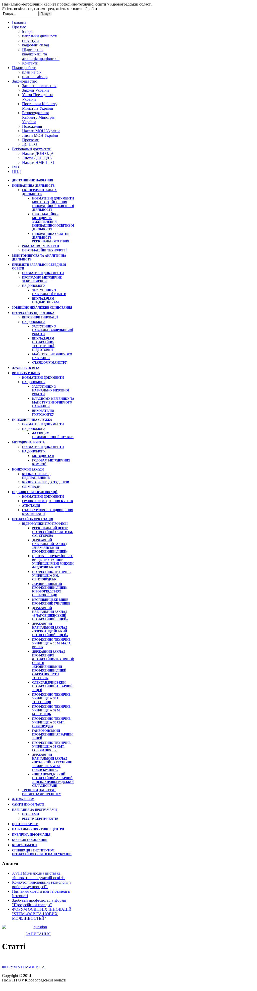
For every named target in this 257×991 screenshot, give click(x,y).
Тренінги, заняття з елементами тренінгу (41, 792)
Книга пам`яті (24, 845)
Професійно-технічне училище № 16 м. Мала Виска (51, 643)
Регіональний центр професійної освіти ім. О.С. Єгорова (52, 532)
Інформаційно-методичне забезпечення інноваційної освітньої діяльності (53, 222)
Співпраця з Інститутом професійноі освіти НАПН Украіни (42, 852)
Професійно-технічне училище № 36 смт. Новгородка (51, 722)
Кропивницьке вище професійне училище (51, 601)
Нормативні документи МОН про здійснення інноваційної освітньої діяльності (53, 204)
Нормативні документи (43, 273)
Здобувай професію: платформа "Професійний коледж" (39, 902)
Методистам (43, 456)
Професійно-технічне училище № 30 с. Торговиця (51, 698)
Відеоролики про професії (45, 523)
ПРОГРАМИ (30, 814)
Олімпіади (31, 487)
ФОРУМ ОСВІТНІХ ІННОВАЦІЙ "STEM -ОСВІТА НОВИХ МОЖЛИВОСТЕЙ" (42, 913)
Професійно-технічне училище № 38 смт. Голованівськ (51, 746)
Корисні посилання (29, 840)
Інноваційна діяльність (33, 185)
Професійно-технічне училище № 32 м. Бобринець (51, 710)
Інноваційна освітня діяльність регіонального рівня (51, 237)
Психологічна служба (32, 420)
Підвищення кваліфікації (34, 492)
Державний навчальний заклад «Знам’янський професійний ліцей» (50, 546)
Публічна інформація (31, 834)
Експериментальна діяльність (39, 192)
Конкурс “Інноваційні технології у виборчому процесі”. (41, 884)
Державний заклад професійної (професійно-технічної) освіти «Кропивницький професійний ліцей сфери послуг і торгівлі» (53, 665)
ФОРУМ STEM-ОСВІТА (23, 967)
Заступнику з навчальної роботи (49, 292)
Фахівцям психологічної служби (53, 435)
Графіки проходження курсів (47, 501)
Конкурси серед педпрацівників (36, 476)
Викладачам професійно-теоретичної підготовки (43, 344)
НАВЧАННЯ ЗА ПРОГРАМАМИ (34, 810)
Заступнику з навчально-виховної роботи (50, 390)
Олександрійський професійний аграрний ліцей (52, 686)
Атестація (31, 505)
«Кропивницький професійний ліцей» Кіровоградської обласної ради (50, 589)
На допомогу (33, 286)
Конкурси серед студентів (45, 482)
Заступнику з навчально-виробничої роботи (52, 330)
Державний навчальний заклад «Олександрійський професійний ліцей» (50, 629)
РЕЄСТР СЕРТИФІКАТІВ (40, 819)
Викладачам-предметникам (45, 300)
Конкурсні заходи (28, 469)
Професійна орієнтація (32, 519)
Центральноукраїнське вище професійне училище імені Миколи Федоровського (53, 561)
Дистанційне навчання (32, 180)
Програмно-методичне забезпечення (42, 279)
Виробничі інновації (40, 317)
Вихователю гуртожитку (43, 412)
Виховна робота (26, 373)
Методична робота (28, 442)
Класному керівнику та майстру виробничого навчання (53, 402)
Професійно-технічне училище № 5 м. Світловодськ (51, 575)
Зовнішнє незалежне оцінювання (42, 307)
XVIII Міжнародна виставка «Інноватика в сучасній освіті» (38, 875)
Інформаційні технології (44, 250)
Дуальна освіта (25, 368)
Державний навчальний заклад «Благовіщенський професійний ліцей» (50, 613)
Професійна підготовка (33, 313)
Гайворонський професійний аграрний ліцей (52, 734)
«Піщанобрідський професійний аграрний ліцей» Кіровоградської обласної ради (53, 780)
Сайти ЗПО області (28, 804)
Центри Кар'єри (25, 824)
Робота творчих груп (40, 246)
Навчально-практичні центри (38, 829)
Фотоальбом (23, 799)
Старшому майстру (49, 362)
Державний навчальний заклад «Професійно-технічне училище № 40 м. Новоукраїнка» (52, 762)
